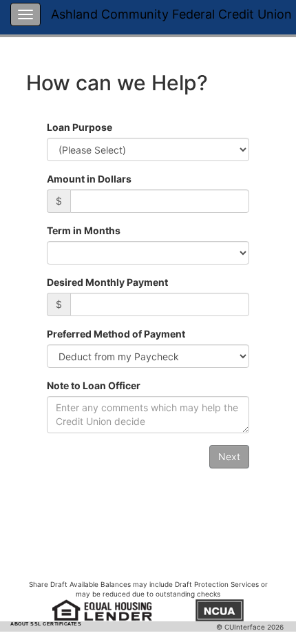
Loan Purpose (79, 127)
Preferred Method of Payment (116, 334)
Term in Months (83, 230)
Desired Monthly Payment (107, 282)
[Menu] (25, 14)
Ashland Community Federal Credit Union (171, 14)
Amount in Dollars (89, 179)
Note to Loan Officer (93, 385)
